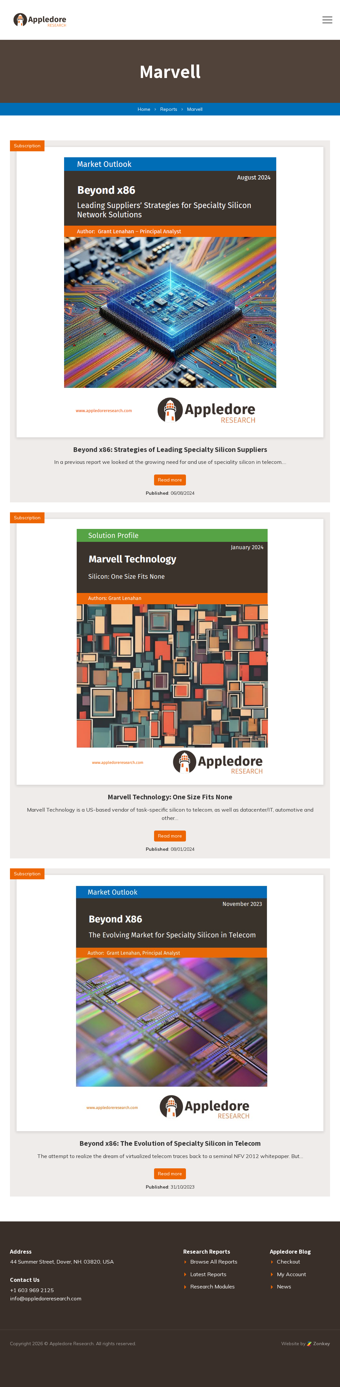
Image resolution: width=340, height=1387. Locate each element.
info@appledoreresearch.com (45, 1298)
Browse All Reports (213, 1261)
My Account (291, 1274)
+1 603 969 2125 (32, 1290)
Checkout (288, 1261)
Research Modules (212, 1286)
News (284, 1286)
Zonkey (321, 1344)
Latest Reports (208, 1274)
